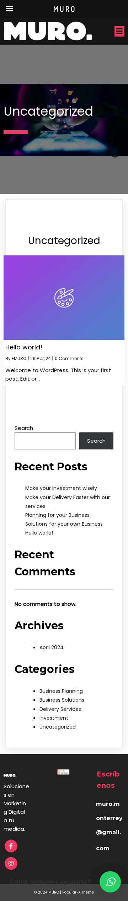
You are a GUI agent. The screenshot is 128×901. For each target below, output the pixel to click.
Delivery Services (60, 709)
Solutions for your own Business (64, 523)
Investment (53, 718)
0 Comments (69, 358)
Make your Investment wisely (61, 488)
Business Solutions (61, 699)
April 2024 (51, 647)
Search (24, 428)
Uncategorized (57, 726)
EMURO (19, 358)
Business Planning (61, 691)
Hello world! (39, 532)
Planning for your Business (57, 515)
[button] (110, 881)
